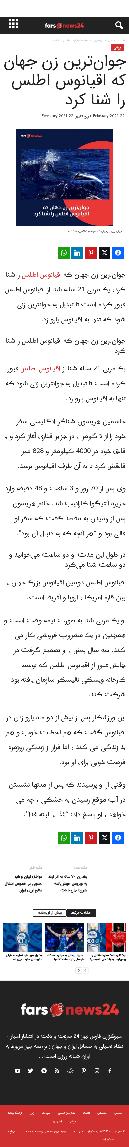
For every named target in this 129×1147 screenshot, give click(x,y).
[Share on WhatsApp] (64, 253)
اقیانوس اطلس (42, 275)
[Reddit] (70, 1072)
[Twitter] (31, 1072)
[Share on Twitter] (104, 253)
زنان (32, 1113)
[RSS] (57, 1072)
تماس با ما (78, 1131)
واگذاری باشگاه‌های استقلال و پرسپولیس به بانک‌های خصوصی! (108, 957)
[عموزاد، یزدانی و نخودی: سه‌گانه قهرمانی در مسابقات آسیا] (64, 937)
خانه (123, 40)
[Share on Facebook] (118, 253)
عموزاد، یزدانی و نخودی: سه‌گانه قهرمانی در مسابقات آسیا (65, 957)
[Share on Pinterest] (91, 253)
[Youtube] (18, 1072)
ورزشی (111, 40)
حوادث (46, 1113)
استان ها (57, 1121)
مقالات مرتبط (81, 913)
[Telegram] (44, 1072)
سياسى (118, 1113)
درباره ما (11, 1131)
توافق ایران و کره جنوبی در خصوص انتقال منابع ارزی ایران (23, 883)
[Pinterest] (84, 1072)
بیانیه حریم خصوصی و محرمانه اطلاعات (44, 1131)
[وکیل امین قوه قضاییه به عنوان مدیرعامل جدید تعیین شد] (22, 937)
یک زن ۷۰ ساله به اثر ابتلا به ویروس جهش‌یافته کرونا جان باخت (68, 883)
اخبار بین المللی (66, 1113)
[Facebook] (110, 1072)
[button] (116, 25)
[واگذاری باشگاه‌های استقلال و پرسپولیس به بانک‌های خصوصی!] (106, 937)
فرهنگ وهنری (14, 1113)
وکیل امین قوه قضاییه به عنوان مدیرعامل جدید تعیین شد (24, 957)
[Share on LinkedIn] (77, 253)
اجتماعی (102, 1113)
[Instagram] (97, 1072)
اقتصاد (86, 1113)
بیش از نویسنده (50, 913)
